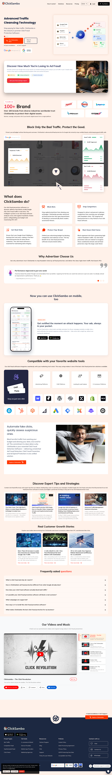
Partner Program (44, 742)
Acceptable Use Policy (65, 755)
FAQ (40, 749)
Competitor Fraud (9, 745)
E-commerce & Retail (27, 742)
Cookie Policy (62, 742)
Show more (17, 278)
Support (41, 752)
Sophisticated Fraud (9, 749)
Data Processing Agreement (66, 745)
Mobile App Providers (27, 749)
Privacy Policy (62, 749)
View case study (22, 563)
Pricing (77, 4)
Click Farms (7, 752)
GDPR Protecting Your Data (66, 752)
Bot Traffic (7, 742)
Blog (40, 745)
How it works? (51, 4)
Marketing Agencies (26, 752)
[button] (4, 36)
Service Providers (26, 745)
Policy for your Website (45, 755)
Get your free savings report (18, 80)
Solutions (61, 4)
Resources (69, 4)
